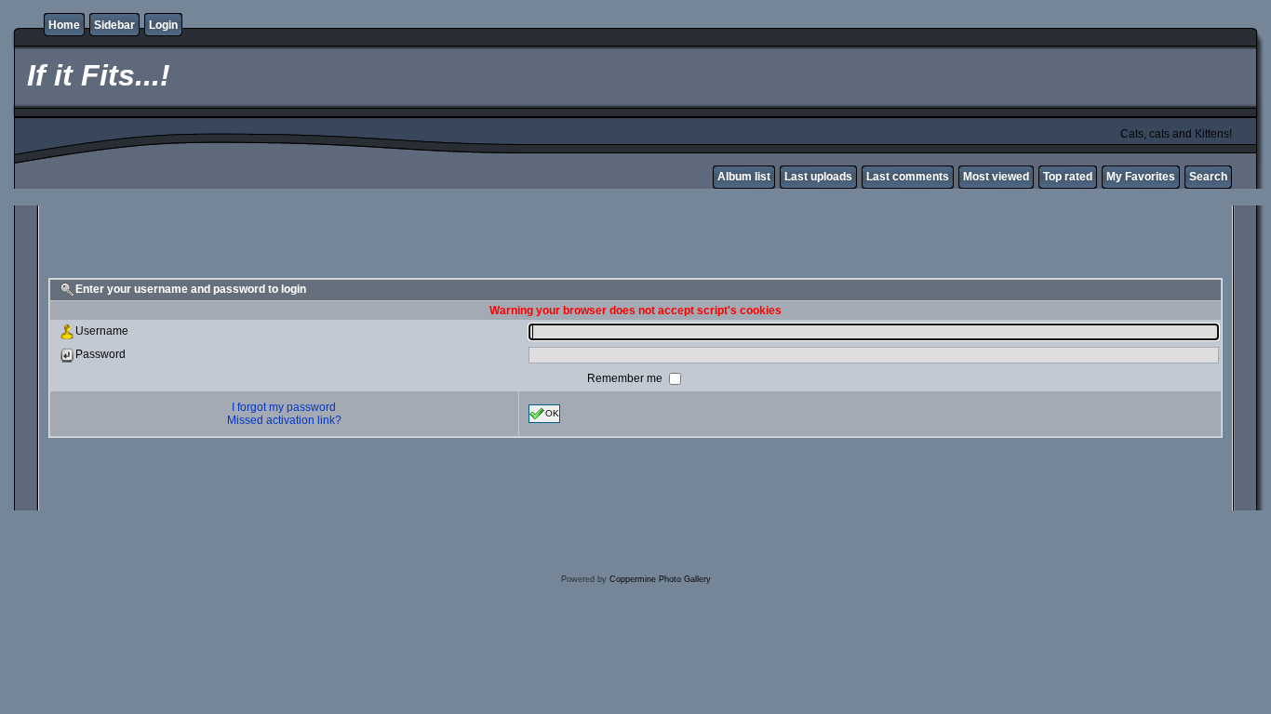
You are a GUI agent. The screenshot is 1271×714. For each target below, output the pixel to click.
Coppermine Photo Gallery (660, 579)
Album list (743, 176)
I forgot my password (284, 407)
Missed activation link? (284, 420)
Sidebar (114, 25)
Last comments (907, 176)
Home (64, 25)
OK (552, 413)
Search (1208, 176)
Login (163, 25)
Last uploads (818, 176)
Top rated (1067, 176)
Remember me (626, 378)
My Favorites (1140, 176)
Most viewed (996, 176)
